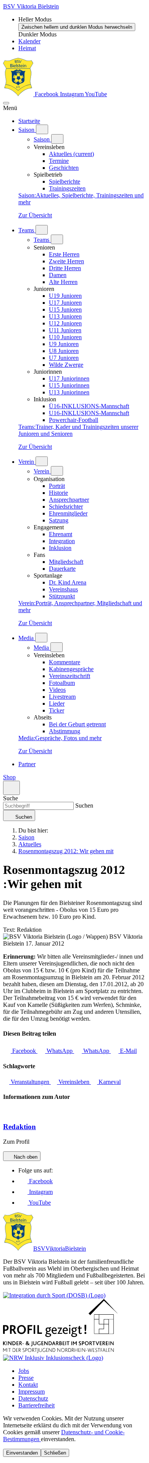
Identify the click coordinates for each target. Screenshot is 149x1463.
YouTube (96, 94)
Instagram (72, 94)
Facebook (46, 94)
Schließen (55, 1453)
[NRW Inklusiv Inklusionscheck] (53, 1358)
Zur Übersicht (35, 215)
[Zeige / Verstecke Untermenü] (42, 129)
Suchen (83, 805)
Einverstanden (22, 1453)
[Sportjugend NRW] (60, 1351)
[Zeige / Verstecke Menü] (6, 103)
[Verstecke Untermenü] (57, 139)
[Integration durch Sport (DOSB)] (54, 1295)
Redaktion (19, 1127)
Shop (9, 777)
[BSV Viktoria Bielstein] (18, 94)
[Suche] (11, 788)
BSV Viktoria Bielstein (31, 6)
